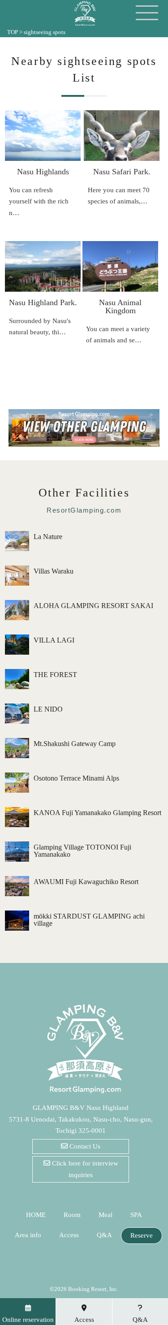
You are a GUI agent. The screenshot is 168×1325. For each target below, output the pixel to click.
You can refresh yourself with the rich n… (39, 201)
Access (69, 1235)
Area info (28, 1235)
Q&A (104, 1235)
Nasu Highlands (43, 171)
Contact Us (84, 1146)
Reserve (141, 1235)
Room (72, 1215)
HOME (36, 1215)
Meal (105, 1215)
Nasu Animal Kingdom (120, 306)
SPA (136, 1215)
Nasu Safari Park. (122, 171)
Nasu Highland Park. (43, 302)
